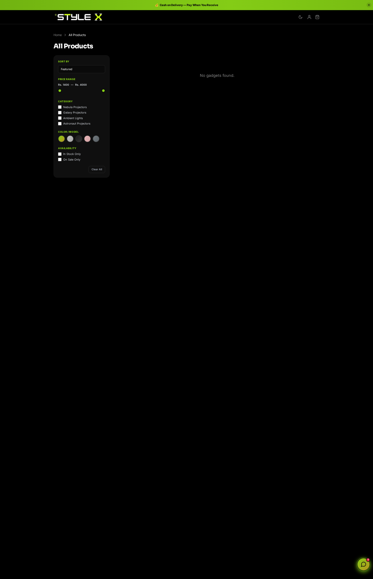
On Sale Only (71, 159)
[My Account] (309, 17)
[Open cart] (317, 17)
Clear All (97, 169)
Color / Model (68, 131)
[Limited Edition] (87, 138)
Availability (67, 148)
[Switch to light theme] (300, 17)
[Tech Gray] (96, 138)
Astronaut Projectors (76, 123)
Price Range (66, 79)
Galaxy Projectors (74, 112)
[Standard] (61, 138)
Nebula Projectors (75, 107)
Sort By (63, 61)
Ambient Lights (73, 118)
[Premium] (70, 138)
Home (58, 35)
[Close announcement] (369, 5)
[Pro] (78, 138)
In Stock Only (72, 154)
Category (65, 101)
